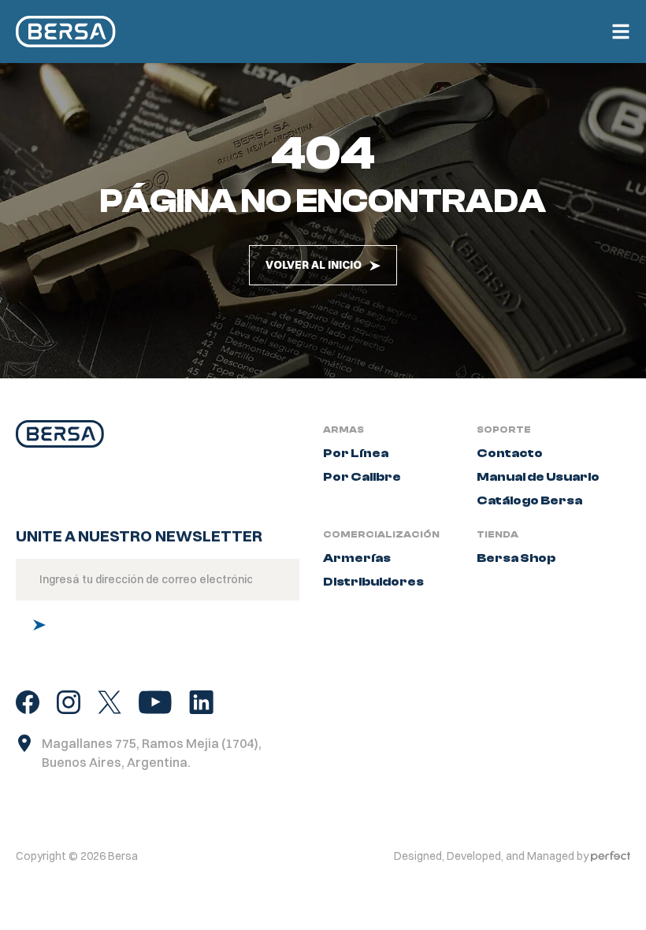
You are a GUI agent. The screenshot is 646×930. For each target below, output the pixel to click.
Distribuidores (373, 582)
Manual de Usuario (538, 477)
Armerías (357, 558)
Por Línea (355, 453)
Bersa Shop (516, 558)
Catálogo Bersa (529, 500)
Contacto (510, 453)
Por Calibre (362, 477)
